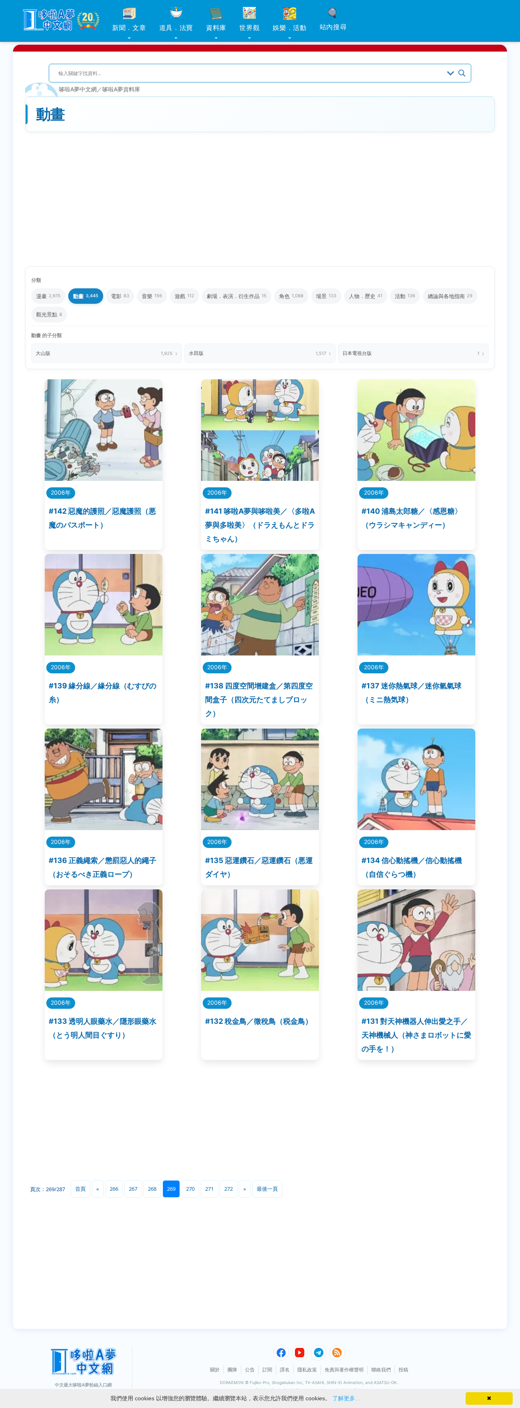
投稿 (403, 1370)
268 (152, 1188)
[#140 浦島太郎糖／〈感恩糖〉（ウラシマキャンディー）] (416, 478)
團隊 (232, 1370)
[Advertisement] (260, 200)
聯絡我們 (381, 1370)
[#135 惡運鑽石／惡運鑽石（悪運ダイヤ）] (260, 827)
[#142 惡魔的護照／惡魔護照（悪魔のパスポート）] (103, 478)
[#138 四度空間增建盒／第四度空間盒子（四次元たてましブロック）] (260, 653)
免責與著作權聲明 (344, 1370)
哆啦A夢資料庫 (121, 89)
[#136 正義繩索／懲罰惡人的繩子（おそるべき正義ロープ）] (103, 827)
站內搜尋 (333, 27)
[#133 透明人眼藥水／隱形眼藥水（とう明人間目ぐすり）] (103, 988)
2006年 (61, 492)
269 (171, 1188)
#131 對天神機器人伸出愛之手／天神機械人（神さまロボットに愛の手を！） (416, 1035)
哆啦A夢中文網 (78, 89)
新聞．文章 (129, 28)
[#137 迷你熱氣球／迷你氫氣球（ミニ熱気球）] (416, 653)
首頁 (80, 1188)
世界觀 (249, 28)
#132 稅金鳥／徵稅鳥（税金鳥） (258, 1021)
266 (114, 1188)
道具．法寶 (176, 28)
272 (228, 1188)
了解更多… (346, 1398)
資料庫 (216, 28)
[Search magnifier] (462, 73)
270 (190, 1188)
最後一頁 (267, 1188)
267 (133, 1188)
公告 (250, 1370)
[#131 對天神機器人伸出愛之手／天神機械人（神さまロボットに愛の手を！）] (416, 988)
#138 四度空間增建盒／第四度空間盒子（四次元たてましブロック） (259, 699)
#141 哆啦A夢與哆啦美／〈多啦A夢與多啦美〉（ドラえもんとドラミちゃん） (260, 525)
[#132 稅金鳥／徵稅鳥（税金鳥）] (260, 988)
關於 (215, 1370)
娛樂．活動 (290, 28)
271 (209, 1188)
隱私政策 (307, 1370)
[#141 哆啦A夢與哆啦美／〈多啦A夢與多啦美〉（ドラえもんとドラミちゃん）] (260, 478)
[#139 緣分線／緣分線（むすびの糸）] (103, 653)
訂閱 (267, 1370)
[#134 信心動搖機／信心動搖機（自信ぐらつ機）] (416, 827)
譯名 (285, 1370)
